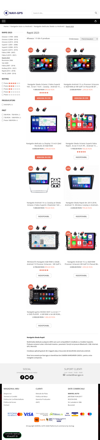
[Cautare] (96, 13)
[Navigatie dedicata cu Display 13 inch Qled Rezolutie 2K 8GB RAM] (43, 123)
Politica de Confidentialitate (14, 399)
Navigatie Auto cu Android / (21, 26)
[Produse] (4, 22)
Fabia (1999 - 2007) (8, 52)
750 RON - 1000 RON (11, 117)
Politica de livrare (10, 402)
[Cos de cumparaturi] (95, 21)
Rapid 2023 (6, 58)
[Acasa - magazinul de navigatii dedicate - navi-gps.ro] (14, 13)
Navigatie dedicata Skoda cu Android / (49, 26)
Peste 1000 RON (10, 120)
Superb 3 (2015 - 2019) (10, 50)
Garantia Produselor (43, 399)
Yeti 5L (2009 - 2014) (9, 73)
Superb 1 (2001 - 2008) (10, 45)
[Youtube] (27, 377)
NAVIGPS (7, 104)
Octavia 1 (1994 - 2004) (10, 37)
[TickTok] (31, 377)
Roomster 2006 (7, 60)
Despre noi (7, 393)
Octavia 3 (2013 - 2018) (10, 42)
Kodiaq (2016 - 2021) (9, 68)
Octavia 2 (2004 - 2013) (10, 39)
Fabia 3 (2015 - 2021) (9, 55)
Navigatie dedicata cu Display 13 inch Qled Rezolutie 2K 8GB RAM (43, 144)
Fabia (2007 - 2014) (8, 65)
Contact (6, 405)
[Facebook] (22, 377)
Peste (6, 83)
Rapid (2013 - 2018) (8, 71)
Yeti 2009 (5, 63)
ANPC (38, 402)
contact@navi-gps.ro (74, 375)
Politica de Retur (42, 396)
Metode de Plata (42, 393)
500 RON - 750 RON (11, 114)
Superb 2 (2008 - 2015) (10, 47)
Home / (7, 26)
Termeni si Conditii (10, 396)
